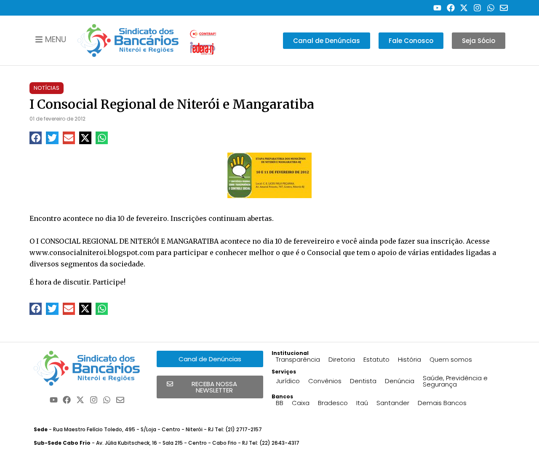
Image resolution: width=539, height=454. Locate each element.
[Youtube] (437, 7)
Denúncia (399, 380)
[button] (35, 138)
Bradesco (333, 402)
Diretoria (341, 359)
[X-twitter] (464, 7)
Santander (392, 402)
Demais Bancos (442, 402)
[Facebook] (450, 7)
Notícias (46, 88)
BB (279, 402)
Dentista (363, 380)
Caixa (301, 402)
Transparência (298, 359)
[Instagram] (477, 7)
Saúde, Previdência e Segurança (455, 381)
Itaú (362, 402)
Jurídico (288, 380)
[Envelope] (504, 7)
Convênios (325, 380)
